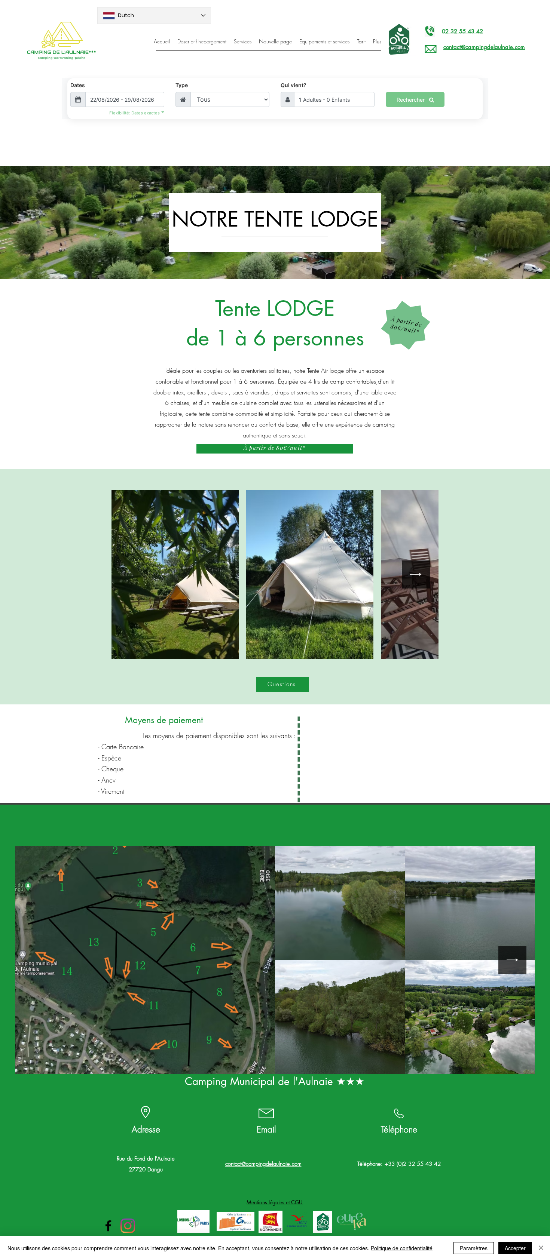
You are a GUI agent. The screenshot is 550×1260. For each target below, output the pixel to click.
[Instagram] (127, 1225)
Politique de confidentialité (402, 1248)
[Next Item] (416, 574)
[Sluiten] (541, 1248)
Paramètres (474, 1248)
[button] (275, 1202)
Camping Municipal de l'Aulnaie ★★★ (274, 1081)
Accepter (515, 1248)
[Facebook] (108, 1225)
